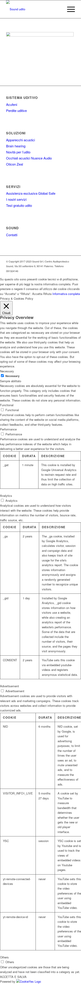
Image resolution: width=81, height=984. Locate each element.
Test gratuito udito (19, 205)
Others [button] (4, 957)
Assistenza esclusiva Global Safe (30, 193)
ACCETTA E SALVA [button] (13, 977)
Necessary (12, 376)
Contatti (11, 234)
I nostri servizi (16, 199)
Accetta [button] (37, 294)
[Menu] (69, 9)
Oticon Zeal (14, 164)
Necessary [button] (7, 371)
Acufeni (11, 104)
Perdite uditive (16, 110)
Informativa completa (66, 294)
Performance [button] (8, 429)
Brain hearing (15, 146)
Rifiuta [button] (47, 294)
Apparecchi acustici (20, 139)
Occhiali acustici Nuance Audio (29, 158)
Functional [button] (7, 405)
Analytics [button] (6, 495)
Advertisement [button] (9, 686)
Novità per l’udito (18, 152)
